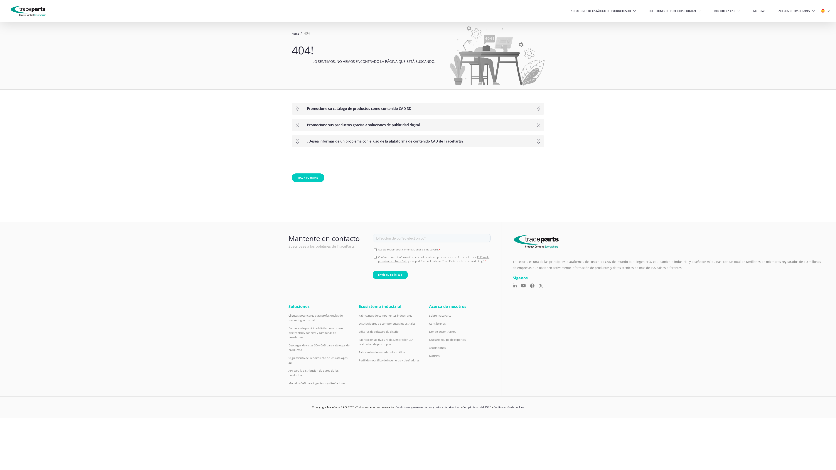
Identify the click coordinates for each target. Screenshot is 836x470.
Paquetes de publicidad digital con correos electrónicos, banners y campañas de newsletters (315, 332)
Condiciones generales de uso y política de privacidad (428, 407)
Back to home (308, 178)
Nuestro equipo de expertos (447, 340)
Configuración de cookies (509, 407)
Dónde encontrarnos (442, 332)
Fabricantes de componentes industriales (385, 315)
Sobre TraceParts (440, 315)
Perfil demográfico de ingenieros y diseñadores (389, 360)
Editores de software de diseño (379, 332)
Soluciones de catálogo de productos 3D (601, 11)
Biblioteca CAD (724, 11)
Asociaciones (437, 348)
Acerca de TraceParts (794, 11)
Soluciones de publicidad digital (672, 11)
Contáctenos (437, 324)
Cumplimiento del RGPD (476, 407)
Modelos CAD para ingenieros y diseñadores (316, 383)
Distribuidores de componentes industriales (387, 324)
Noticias (759, 11)
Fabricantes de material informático (382, 352)
